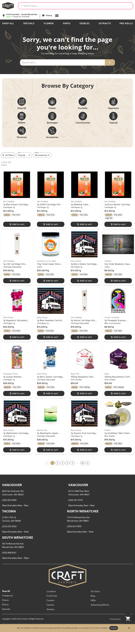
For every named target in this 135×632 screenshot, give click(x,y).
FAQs (93, 601)
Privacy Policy (115, 619)
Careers (50, 605)
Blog (93, 596)
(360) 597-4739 (75, 500)
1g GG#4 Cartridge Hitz (49, 204)
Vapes (66, 23)
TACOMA (9, 511)
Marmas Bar (42, 430)
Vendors (50, 609)
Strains (5, 600)
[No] (129, 629)
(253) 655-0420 (9, 526)
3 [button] (62, 463)
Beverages (52, 122)
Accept (114, 628)
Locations (51, 592)
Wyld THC (75, 374)
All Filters (9, 155)
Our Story (95, 592)
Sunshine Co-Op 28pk (46, 261)
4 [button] (67, 463)
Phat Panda (8, 317)
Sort (19, 152)
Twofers (107, 261)
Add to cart (18, 224)
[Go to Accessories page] (52, 130)
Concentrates (83, 122)
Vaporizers (113, 108)
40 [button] (82, 463)
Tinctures (22, 137)
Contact (50, 601)
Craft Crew (51, 596)
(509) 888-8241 (9, 552)
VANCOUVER (12, 485)
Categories (7, 596)
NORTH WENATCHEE (82, 511)
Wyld (106, 374)
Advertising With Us (100, 605)
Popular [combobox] (22, 155)
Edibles (85, 23)
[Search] (110, 62)
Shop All (8, 23)
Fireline (107, 430)
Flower (49, 23)
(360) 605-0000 (9, 500)
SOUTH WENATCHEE (17, 537)
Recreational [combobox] (41, 155)
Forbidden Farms (10, 374)
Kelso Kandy (76, 261)
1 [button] (52, 463)
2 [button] (57, 463)
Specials (29, 23)
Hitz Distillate (8, 201)
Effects (5, 605)
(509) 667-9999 (74, 526)
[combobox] (77, 6)
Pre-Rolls (126, 23)
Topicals (113, 122)
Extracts (105, 23)
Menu (37, 152)
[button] (27, 15)
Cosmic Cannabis (111, 317)
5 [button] (72, 463)
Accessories (52, 137)
